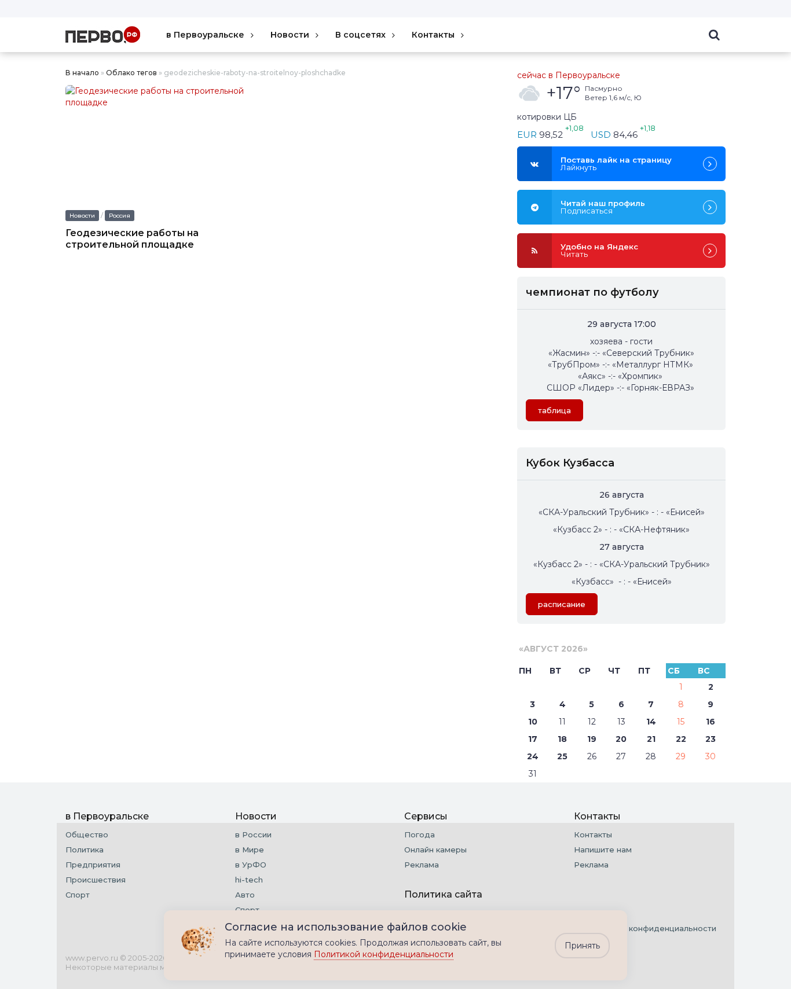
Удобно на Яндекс (599, 250)
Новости (289, 35)
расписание (561, 604)
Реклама (421, 864)
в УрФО (250, 864)
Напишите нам (603, 849)
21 (651, 739)
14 (651, 721)
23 (710, 739)
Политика (84, 849)
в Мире (249, 849)
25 (562, 756)
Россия (119, 215)
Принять (582, 945)
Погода (419, 834)
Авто (245, 894)
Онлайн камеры (435, 849)
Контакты (433, 35)
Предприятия (92, 864)
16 (710, 721)
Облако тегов (131, 72)
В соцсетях (360, 35)
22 (681, 739)
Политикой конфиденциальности (383, 954)
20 (621, 739)
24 (533, 756)
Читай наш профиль (603, 206)
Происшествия (95, 879)
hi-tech (249, 879)
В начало (82, 72)
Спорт (77, 894)
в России (253, 834)
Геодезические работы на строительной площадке (132, 238)
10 (532, 721)
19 (591, 739)
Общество (86, 834)
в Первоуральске (205, 35)
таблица (554, 410)
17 (532, 739)
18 (562, 739)
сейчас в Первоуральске (568, 75)
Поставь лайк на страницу (616, 163)
